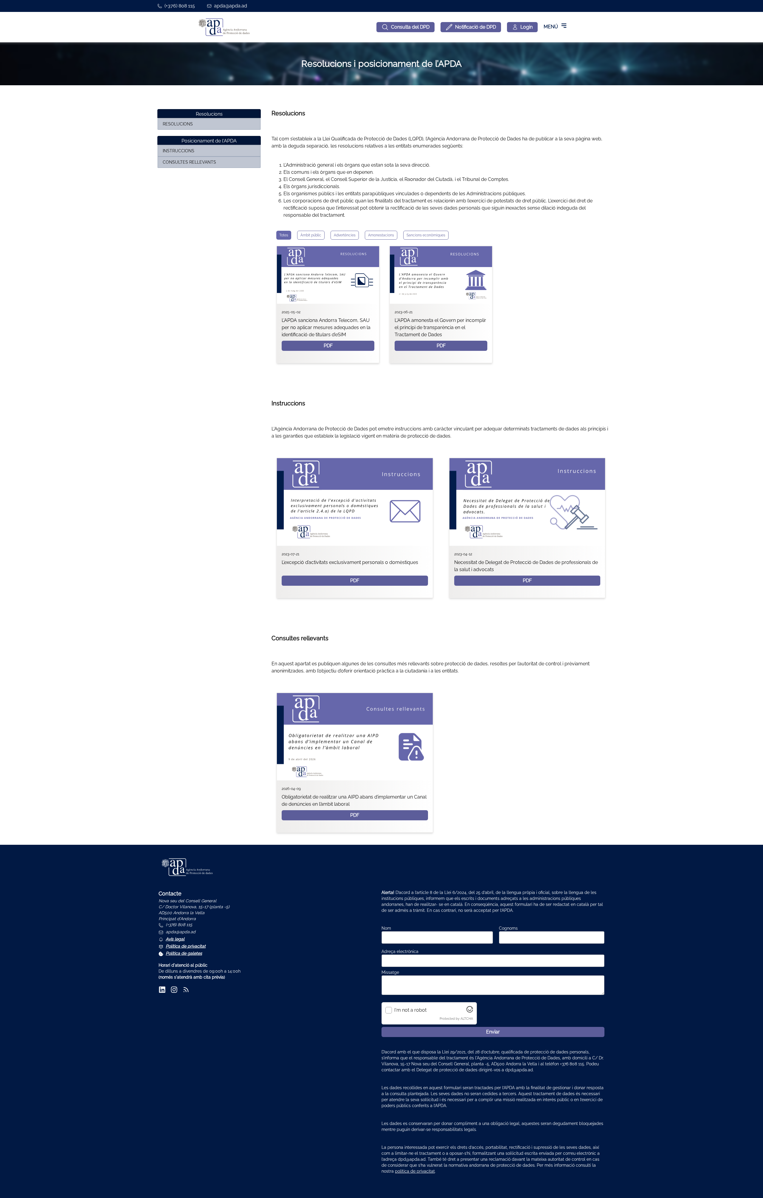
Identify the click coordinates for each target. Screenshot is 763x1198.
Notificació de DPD (475, 27)
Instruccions (178, 150)
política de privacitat (415, 1171)
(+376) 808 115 (180, 6)
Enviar (493, 1032)
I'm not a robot (410, 1010)
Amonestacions (381, 235)
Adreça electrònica (400, 951)
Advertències (345, 235)
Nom (386, 928)
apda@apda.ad (230, 6)
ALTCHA (466, 1018)
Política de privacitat (186, 946)
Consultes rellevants (189, 162)
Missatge (390, 972)
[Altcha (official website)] (469, 1011)
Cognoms (508, 928)
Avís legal (175, 939)
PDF (328, 345)
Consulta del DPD (410, 27)
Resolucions (178, 124)
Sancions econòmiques (426, 235)
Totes (283, 235)
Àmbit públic (310, 235)
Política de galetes (184, 953)
